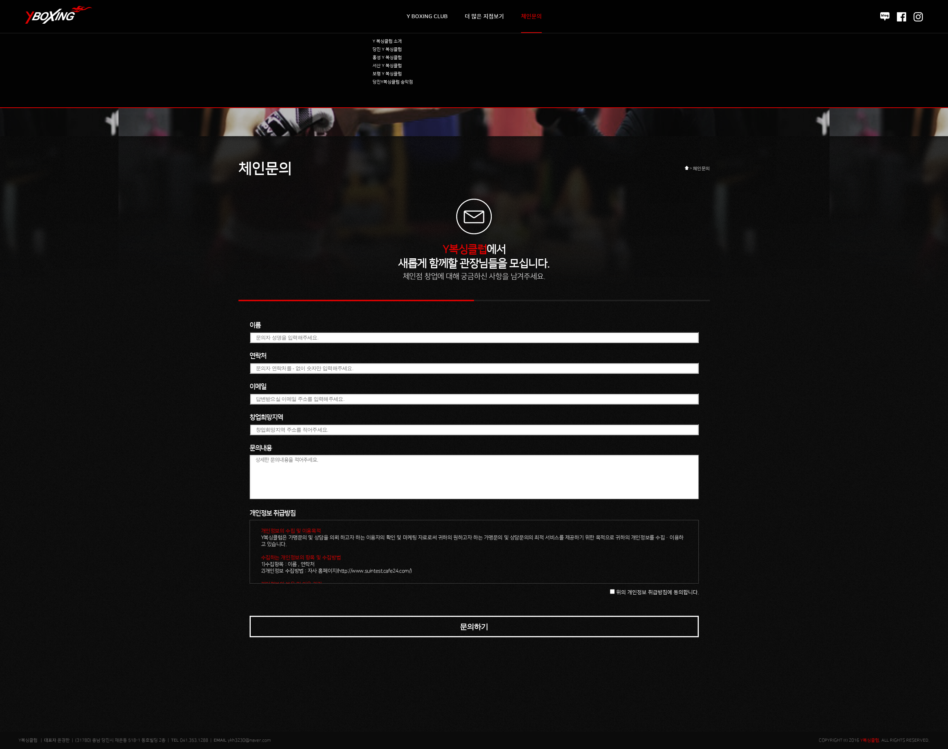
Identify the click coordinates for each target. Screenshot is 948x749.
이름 (255, 325)
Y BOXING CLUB (427, 16)
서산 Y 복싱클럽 (387, 65)
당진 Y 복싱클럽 (387, 49)
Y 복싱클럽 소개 (387, 41)
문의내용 (261, 448)
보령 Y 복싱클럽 (387, 73)
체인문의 (531, 16)
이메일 (258, 386)
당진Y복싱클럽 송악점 (393, 82)
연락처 (258, 356)
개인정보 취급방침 (273, 513)
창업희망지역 (266, 417)
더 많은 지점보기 (484, 16)
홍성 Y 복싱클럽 (387, 57)
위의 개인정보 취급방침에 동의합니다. (657, 592)
